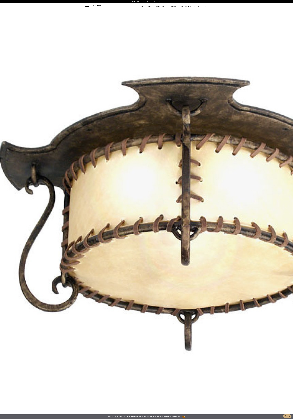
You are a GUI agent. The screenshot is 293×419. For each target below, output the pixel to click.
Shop (141, 6)
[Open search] (195, 6)
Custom (149, 6)
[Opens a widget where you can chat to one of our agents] (287, 416)
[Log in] (198, 6)
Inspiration (160, 6)
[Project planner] (201, 6)
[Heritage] (97, 6)
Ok (184, 416)
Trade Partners (186, 6)
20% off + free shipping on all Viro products (145, 1)
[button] (205, 6)
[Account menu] (198, 6)
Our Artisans (172, 6)
